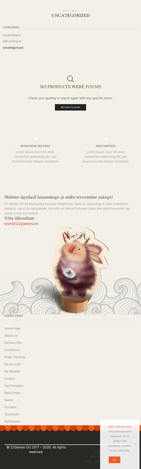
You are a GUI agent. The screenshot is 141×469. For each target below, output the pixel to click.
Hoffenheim (12, 421)
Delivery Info (13, 342)
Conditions (11, 350)
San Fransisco (14, 385)
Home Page (12, 328)
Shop (74, 11)
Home (66, 11)
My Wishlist (12, 371)
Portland (10, 407)
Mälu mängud (12, 41)
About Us (10, 335)
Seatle (8, 400)
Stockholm (11, 414)
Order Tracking (14, 357)
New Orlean (12, 393)
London (9, 378)
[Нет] (135, 444)
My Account (12, 364)
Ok (114, 459)
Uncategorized (13, 47)
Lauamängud (12, 35)
